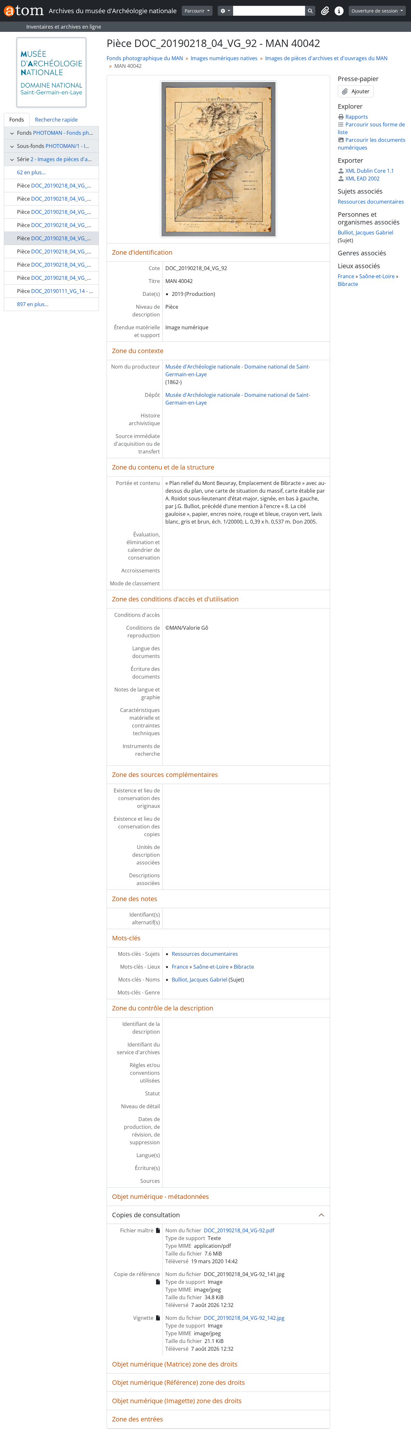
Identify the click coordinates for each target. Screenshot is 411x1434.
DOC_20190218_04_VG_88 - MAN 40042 (77, 185)
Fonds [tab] (16, 119)
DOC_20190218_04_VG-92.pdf (239, 1230)
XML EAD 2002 (362, 178)
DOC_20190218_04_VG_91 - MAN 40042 (77, 225)
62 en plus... (31, 172)
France (180, 966)
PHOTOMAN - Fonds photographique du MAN (88, 132)
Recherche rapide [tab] (56, 119)
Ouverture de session (375, 11)
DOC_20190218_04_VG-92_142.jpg (244, 1317)
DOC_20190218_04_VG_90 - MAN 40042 (77, 211)
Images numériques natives (224, 58)
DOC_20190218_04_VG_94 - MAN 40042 (77, 264)
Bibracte (244, 966)
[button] (325, 11)
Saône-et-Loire (211, 966)
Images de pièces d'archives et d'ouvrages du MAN (326, 58)
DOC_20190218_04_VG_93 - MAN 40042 (77, 251)
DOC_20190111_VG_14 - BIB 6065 (70, 291)
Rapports (356, 116)
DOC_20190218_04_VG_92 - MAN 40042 (77, 238)
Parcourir (195, 11)
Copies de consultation (146, 1214)
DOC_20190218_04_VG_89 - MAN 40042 (77, 198)
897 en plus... (32, 304)
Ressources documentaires (205, 953)
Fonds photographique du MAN (145, 58)
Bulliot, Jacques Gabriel (199, 979)
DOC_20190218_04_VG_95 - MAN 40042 (77, 277)
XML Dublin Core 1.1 (369, 170)
